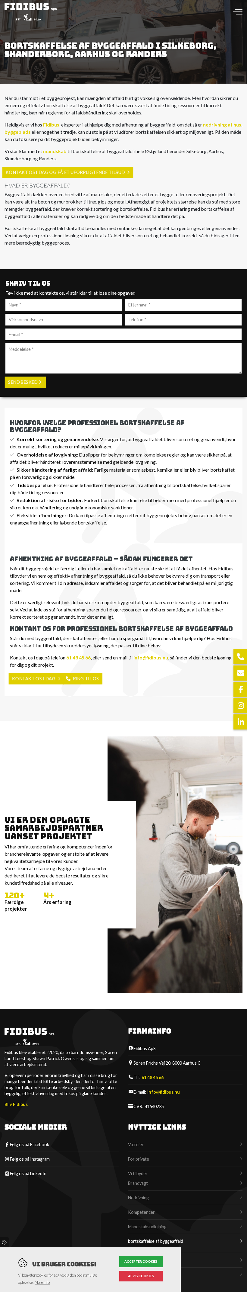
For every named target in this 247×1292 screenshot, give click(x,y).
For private (138, 1159)
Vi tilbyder (138, 1173)
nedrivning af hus (222, 124)
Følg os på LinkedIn (28, 1173)
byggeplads (18, 132)
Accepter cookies (141, 1261)
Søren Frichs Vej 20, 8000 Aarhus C (167, 1063)
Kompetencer (141, 1212)
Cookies (4, 1242)
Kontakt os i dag (34, 678)
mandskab (55, 151)
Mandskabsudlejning (147, 1226)
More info (42, 1282)
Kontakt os (139, 1274)
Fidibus (51, 124)
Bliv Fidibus (16, 1104)
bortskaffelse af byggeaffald (155, 1241)
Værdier (136, 1144)
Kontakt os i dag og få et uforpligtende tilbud (65, 172)
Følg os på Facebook (29, 1144)
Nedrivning (138, 1197)
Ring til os (85, 678)
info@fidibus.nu (150, 657)
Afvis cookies (141, 1276)
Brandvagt (138, 1183)
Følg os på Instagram (30, 1159)
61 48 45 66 (78, 657)
